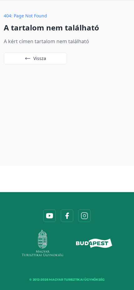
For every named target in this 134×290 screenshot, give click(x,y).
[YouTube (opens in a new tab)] (49, 215)
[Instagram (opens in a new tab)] (84, 215)
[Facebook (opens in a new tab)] (67, 215)
